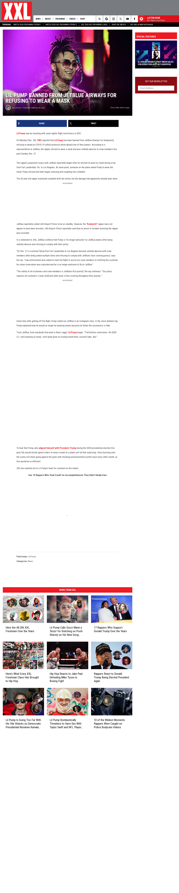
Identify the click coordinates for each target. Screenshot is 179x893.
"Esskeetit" (92, 224)
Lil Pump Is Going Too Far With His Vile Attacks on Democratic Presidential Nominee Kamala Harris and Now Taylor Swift (23, 723)
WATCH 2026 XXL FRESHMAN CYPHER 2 (61, 24)
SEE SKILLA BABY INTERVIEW (141, 24)
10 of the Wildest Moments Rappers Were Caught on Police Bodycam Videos (109, 723)
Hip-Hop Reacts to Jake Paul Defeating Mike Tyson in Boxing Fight (66, 677)
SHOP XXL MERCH (119, 24)
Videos (72, 19)
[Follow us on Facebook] (134, 18)
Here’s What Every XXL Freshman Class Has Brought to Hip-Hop (22, 677)
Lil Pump (21, 133)
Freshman (60, 19)
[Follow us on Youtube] (127, 18)
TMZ (39, 140)
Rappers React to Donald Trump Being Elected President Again (111, 677)
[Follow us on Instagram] (113, 18)
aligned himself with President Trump (57, 448)
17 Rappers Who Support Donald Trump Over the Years (110, 629)
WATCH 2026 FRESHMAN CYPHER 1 (27, 24)
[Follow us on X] (120, 18)
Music (48, 19)
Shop (82, 19)
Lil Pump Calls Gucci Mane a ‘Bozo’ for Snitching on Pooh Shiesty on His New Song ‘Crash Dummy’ (66, 631)
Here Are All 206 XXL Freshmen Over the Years (20, 629)
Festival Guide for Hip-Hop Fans (154, 64)
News (38, 19)
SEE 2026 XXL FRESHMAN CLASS (94, 24)
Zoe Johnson (16, 108)
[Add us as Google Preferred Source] (106, 18)
